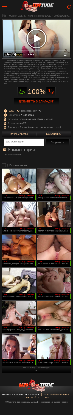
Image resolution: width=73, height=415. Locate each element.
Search (69, 7)
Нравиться (22, 91)
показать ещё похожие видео (36, 367)
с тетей (57, 127)
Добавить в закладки (36, 101)
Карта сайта (32, 397)
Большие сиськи (27, 119)
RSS (47, 397)
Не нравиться (51, 91)
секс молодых (46, 127)
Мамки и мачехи (45, 119)
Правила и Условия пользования (20, 394)
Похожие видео (19, 134)
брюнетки (33, 127)
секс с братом (20, 127)
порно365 (21, 123)
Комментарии (53, 134)
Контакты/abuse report (57, 394)
